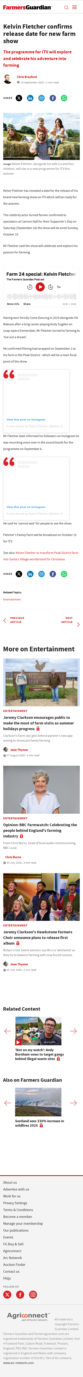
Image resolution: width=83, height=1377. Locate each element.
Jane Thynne (19, 750)
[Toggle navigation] (73, 7)
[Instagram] (33, 1295)
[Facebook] (20, 1295)
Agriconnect (12, 1251)
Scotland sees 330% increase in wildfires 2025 (39, 1123)
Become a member (17, 1216)
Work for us (12, 1196)
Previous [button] (7, 1031)
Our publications (16, 1230)
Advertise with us (16, 1189)
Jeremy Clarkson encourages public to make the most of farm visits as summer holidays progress (38, 723)
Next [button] (73, 1031)
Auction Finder (14, 1264)
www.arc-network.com (18, 1363)
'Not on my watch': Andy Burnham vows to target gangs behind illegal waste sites (39, 1054)
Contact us (11, 1271)
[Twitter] (7, 1295)
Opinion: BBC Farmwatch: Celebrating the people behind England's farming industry (40, 830)
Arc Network (12, 1258)
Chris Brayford (27, 77)
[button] (66, 7)
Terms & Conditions (18, 1210)
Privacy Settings (15, 1203)
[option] (41, 1039)
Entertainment (12, 599)
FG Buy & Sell (13, 1244)
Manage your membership (23, 1223)
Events (8, 1237)
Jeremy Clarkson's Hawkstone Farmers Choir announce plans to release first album (37, 937)
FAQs (7, 1278)
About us (10, 1182)
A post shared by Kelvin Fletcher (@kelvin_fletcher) (39, 426)
